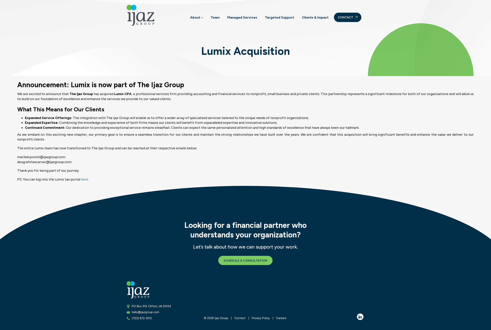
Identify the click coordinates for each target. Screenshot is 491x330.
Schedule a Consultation (245, 260)
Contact (346, 17)
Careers (281, 318)
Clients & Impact (315, 17)
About (195, 17)
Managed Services (242, 17)
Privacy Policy (261, 318)
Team (215, 17)
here (84, 179)
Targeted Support (279, 17)
